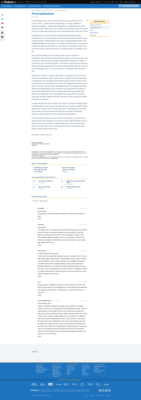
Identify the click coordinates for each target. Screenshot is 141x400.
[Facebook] (100, 390)
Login (94, 2)
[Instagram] (109, 390)
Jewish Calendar (70, 367)
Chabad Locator (97, 372)
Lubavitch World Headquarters (84, 389)
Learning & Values (20, 6)
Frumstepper (36, 16)
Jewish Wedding (86, 367)
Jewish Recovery (48, 10)
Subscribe (69, 370)
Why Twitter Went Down (74, 186)
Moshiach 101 (55, 370)
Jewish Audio (85, 374)
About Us (92, 395)
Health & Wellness (37, 10)
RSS (68, 374)
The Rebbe (96, 367)
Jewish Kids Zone (56, 372)
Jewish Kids (106, 384)
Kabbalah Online (56, 373)
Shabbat (84, 369)
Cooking (83, 384)
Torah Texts (90, 384)
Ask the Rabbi (108, 2)
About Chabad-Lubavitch (99, 366)
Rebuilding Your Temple (41, 167)
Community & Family (34, 6)
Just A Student (38, 171)
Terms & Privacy (99, 395)
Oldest (45, 201)
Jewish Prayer (85, 373)
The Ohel (96, 369)
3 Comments (41, 188)
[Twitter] (103, 390)
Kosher (83, 370)
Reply (39, 219)
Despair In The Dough (68, 169)
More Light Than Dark (40, 169)
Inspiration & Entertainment (51, 6)
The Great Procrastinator (45, 181)
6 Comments (41, 182)
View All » (65, 171)
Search (68, 372)
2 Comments (70, 188)
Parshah (84, 372)
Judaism (74, 391)
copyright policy (54, 158)
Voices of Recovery (60, 10)
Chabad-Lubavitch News (99, 370)
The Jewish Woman (56, 367)
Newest (42, 201)
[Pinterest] (106, 390)
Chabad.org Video (56, 366)
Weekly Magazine (40, 372)
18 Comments (70, 184)
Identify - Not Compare (68, 167)
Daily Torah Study (71, 369)
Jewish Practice (7, 6)
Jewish (79, 391)
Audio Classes (67, 384)
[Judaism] (8, 2)
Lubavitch (59, 389)
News (75, 384)
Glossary (69, 373)
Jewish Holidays (85, 366)
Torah (70, 391)
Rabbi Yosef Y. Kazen (60, 391)
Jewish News (55, 369)
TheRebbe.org (55, 376)
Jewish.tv (51, 384)
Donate (128, 2)
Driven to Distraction (44, 186)
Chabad (54, 389)
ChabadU (59, 384)
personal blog (54, 154)
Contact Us (107, 395)
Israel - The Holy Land (57, 374)
